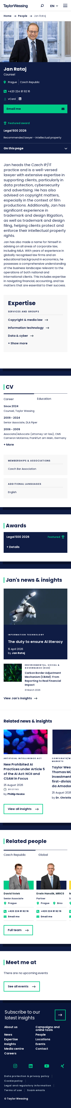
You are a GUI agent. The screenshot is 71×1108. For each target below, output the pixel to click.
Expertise (11, 1039)
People (22, 16)
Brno (59, 903)
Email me (14, 109)
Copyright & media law (25, 320)
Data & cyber (18, 336)
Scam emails (36, 1090)
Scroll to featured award (35, 130)
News (8, 1035)
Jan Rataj (18, 653)
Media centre (14, 1049)
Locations (43, 1039)
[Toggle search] (42, 5)
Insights (10, 1044)
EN (52, 6)
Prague (12, 82)
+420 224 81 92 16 (19, 91)
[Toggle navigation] (65, 5)
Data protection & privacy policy (26, 1076)
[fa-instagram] (12, 1066)
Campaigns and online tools (48, 1028)
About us (10, 1027)
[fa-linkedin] (27, 1066)
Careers (10, 1053)
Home (7, 16)
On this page (13, 148)
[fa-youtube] (43, 1066)
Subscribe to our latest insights (22, 1015)
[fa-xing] (59, 1066)
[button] (42, 5)
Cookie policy (13, 1080)
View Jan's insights (18, 698)
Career (9, 399)
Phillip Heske (16, 794)
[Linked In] (20, 99)
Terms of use (13, 1090)
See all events (18, 986)
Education (44, 399)
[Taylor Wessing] (15, 6)
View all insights (19, 809)
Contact (42, 1049)
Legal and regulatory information (27, 1085)
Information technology (26, 328)
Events (40, 1044)
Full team (14, 930)
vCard (12, 99)
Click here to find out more (35, 624)
